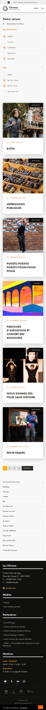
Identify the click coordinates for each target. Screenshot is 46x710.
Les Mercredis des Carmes (11, 482)
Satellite (5, 496)
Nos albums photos (12, 606)
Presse (6, 602)
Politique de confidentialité (23, 703)
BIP (4, 501)
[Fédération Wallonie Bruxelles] (21, 691)
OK (40, 707)
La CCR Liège (9, 622)
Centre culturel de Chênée (14, 626)
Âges (5, 67)
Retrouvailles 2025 (9, 540)
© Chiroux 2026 (23, 700)
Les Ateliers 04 (7, 506)
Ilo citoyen (6, 521)
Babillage (6, 487)
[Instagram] (24, 681)
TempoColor (7, 535)
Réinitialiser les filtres (15, 23)
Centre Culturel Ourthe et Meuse (17, 631)
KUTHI (11, 148)
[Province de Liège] (28, 691)
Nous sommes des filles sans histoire (21, 395)
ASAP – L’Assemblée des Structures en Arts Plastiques (21, 644)
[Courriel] (5, 681)
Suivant (27, 468)
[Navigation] (42, 8)
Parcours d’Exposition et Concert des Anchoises (18, 332)
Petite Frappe (16, 453)
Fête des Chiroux (8, 545)
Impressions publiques (16, 206)
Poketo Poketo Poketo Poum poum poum (21, 267)
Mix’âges (6, 492)
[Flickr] (17, 681)
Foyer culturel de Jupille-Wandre (18, 639)
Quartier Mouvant (9, 511)
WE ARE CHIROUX (9, 531)
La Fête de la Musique (10, 550)
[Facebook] (11, 681)
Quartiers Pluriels (8, 516)
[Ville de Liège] (13, 691)
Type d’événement (10, 29)
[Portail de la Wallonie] (6, 691)
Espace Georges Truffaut (14, 635)
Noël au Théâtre (8, 526)
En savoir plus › (24, 708)
